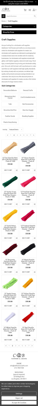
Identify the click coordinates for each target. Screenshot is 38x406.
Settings (19, 393)
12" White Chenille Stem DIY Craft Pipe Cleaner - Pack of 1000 (10, 330)
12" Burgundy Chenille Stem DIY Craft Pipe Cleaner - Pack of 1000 (10, 262)
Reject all (19, 398)
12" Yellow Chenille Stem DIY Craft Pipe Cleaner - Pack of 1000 (28, 296)
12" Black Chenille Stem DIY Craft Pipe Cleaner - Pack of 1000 (28, 262)
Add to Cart (8, 170)
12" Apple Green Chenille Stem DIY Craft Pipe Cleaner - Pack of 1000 (10, 296)
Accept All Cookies (19, 403)
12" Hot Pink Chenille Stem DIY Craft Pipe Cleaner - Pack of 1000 (28, 194)
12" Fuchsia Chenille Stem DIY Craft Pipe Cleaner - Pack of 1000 (28, 228)
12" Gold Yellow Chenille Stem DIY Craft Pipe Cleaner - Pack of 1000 (10, 228)
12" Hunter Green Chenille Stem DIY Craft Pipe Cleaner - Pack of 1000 (10, 194)
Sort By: (5, 129)
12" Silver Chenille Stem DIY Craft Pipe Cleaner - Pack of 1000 (28, 160)
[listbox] (15, 129)
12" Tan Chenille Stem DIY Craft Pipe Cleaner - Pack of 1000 (10, 159)
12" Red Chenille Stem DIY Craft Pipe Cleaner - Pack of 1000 (28, 330)
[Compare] (29, 10)
